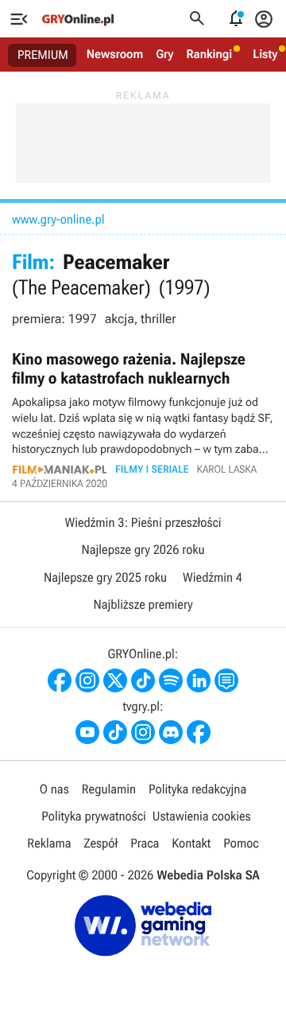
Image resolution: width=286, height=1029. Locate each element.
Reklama (49, 843)
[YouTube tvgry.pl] (87, 732)
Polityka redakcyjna (197, 789)
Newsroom (115, 54)
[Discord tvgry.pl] (171, 732)
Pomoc (240, 843)
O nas (54, 789)
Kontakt (191, 843)
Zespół (101, 843)
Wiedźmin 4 (212, 577)
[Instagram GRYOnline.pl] (87, 680)
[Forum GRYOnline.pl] (226, 680)
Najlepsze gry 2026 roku (142, 549)
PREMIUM (42, 55)
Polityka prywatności (93, 816)
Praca (144, 843)
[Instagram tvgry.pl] (143, 732)
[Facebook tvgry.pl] (199, 732)
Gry (164, 54)
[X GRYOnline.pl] (115, 680)
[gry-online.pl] (78, 19)
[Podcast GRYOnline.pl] (171, 680)
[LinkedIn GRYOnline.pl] (199, 680)
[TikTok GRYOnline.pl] (143, 680)
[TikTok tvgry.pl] (115, 732)
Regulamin (109, 789)
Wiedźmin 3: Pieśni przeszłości (142, 522)
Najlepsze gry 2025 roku (105, 577)
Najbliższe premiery (142, 604)
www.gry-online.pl (58, 219)
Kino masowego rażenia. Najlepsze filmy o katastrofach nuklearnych (143, 419)
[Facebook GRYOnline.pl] (60, 680)
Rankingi (209, 54)
